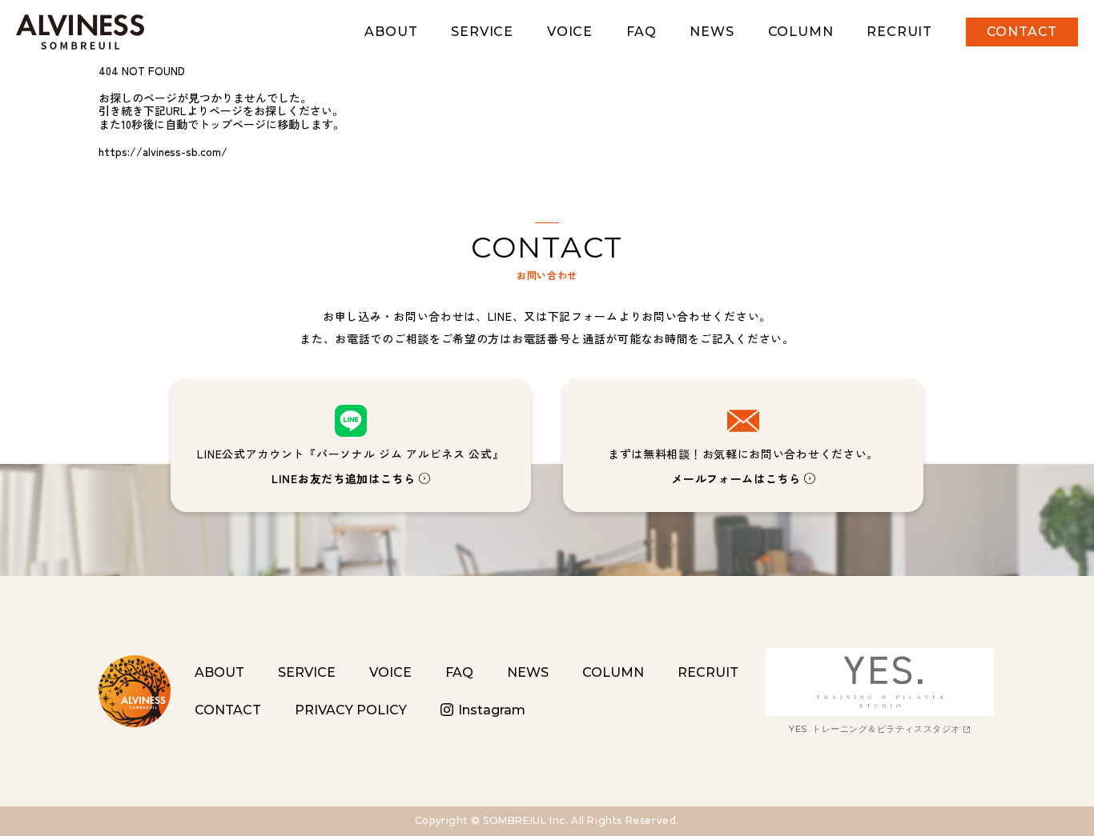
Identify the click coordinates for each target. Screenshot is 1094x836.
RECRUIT (899, 31)
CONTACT (1022, 31)
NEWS (712, 31)
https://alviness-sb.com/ (163, 151)
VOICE (570, 31)
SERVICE (482, 31)
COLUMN (801, 31)
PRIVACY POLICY (351, 710)
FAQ (641, 31)
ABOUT (390, 31)
